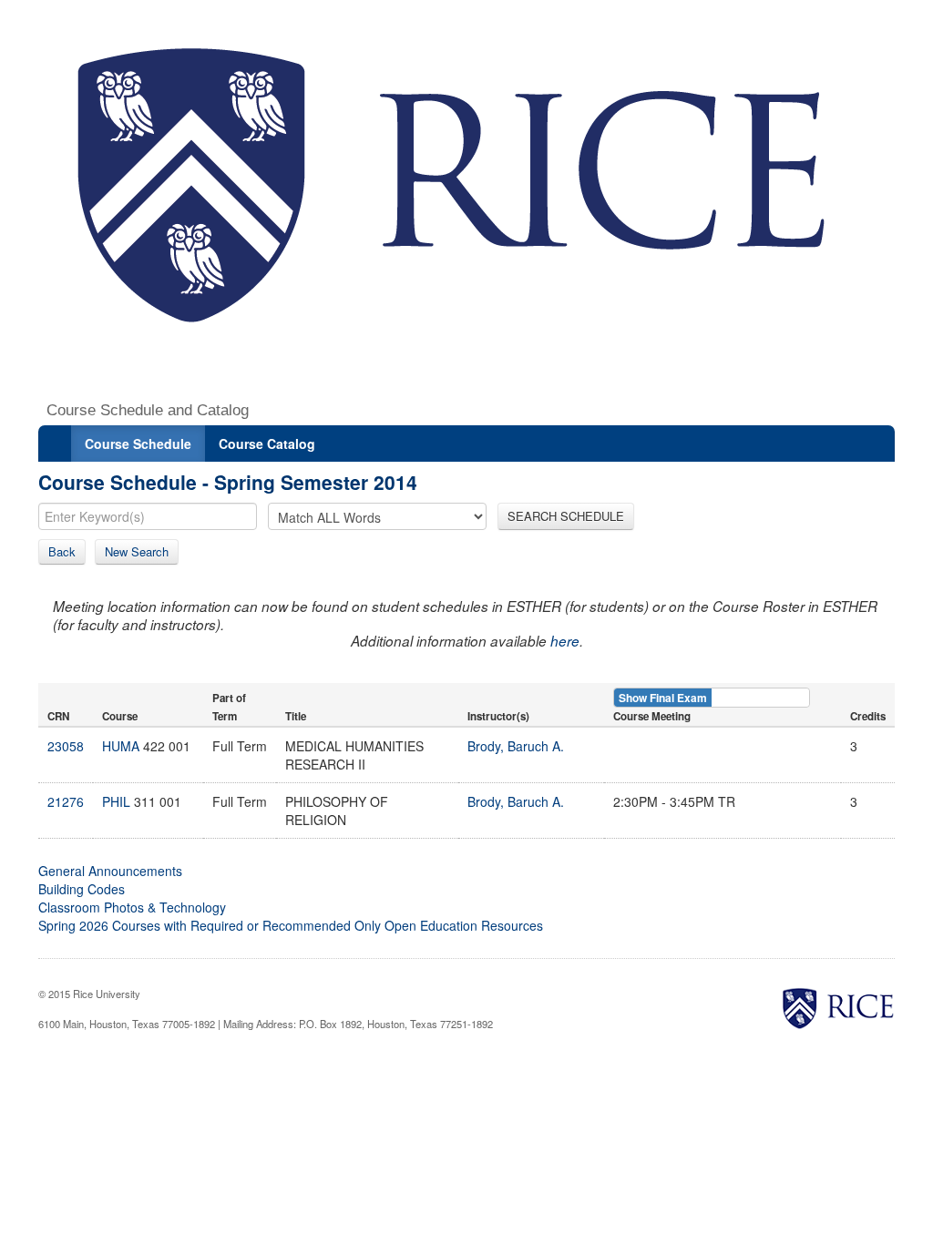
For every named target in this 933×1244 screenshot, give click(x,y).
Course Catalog (267, 443)
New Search (137, 551)
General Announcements (110, 871)
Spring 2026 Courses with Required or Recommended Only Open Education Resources (290, 925)
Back (62, 551)
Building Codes (81, 889)
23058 (65, 746)
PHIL (116, 801)
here (564, 640)
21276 (65, 801)
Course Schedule (138, 443)
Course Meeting (652, 716)
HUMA (120, 746)
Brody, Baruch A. (515, 746)
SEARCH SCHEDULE (566, 516)
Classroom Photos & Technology (132, 907)
